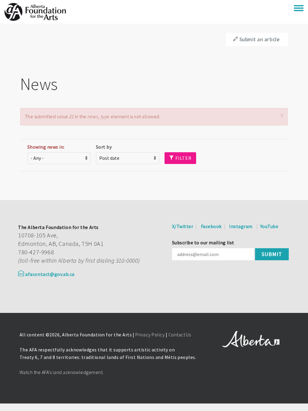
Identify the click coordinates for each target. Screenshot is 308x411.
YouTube (269, 226)
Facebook (211, 226)
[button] (281, 115)
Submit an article (259, 39)
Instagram (240, 226)
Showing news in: (46, 147)
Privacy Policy (150, 335)
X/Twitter (182, 226)
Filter (183, 158)
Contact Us (179, 335)
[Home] (35, 12)
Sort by (104, 147)
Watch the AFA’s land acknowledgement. (62, 372)
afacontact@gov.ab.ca (50, 274)
